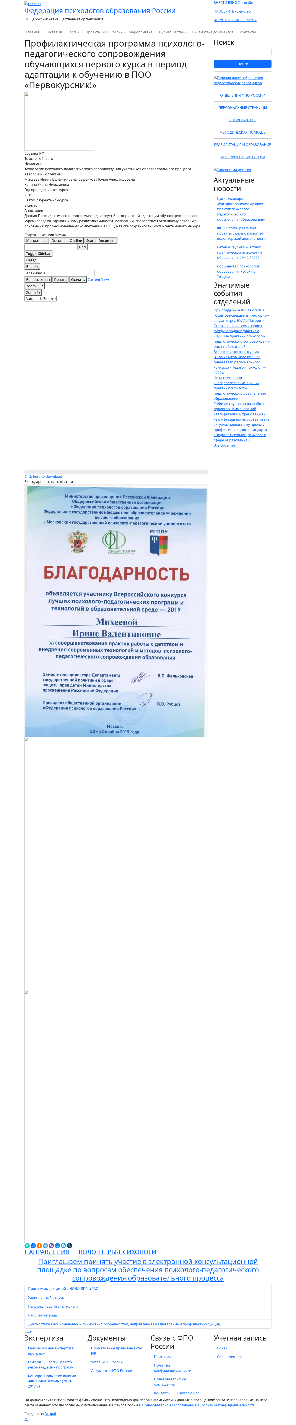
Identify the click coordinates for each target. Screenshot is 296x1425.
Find (82, 247)
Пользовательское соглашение (170, 1382)
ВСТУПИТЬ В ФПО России (235, 20)
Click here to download (43, 476)
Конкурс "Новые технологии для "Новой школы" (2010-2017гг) (52, 1381)
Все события (224, 445)
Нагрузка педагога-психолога (53, 1306)
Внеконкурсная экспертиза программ (51, 1351)
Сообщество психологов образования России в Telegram (238, 271)
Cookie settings (229, 1356)
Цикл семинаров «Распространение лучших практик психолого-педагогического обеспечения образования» (241, 209)
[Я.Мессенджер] (27, 1245)
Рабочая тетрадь (42, 1315)
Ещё (28, 1331)
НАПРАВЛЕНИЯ (47, 1252)
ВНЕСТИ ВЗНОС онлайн (233, 2)
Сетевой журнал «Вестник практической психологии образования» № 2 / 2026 (239, 252)
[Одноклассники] (39, 1245)
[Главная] (32, 3)
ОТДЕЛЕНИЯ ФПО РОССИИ (242, 95)
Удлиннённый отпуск (46, 1297)
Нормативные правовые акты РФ (116, 1351)
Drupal (50, 1413)
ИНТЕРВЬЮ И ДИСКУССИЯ (243, 157)
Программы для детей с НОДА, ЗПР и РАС (63, 1288)
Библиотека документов (212, 32)
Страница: (33, 273)
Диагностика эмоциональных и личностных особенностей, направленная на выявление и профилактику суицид (124, 1324)
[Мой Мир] (57, 1245)
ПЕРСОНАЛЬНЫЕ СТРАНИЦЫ (242, 107)
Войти (222, 1348)
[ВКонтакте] (33, 1245)
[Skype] (63, 1245)
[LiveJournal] (69, 1245)
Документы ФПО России (111, 1370)
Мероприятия (141, 32)
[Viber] (51, 1245)
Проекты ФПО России (104, 32)
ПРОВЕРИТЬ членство (232, 11)
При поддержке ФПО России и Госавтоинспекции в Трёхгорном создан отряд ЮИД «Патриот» (241, 315)
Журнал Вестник (172, 32)
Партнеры (162, 1356)
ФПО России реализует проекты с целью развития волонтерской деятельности (241, 233)
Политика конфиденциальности (172, 1368)
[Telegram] (45, 1245)
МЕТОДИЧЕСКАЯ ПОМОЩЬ (243, 132)
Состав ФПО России (63, 32)
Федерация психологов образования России (100, 10)
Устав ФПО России (107, 1362)
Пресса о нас (188, 1393)
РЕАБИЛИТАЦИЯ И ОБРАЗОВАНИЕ (242, 144)
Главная (33, 32)
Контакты (247, 32)
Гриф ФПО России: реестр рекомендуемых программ (50, 1365)
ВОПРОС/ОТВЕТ (242, 120)
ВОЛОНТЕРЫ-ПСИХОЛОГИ (117, 1252)
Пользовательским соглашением (170, 1405)
